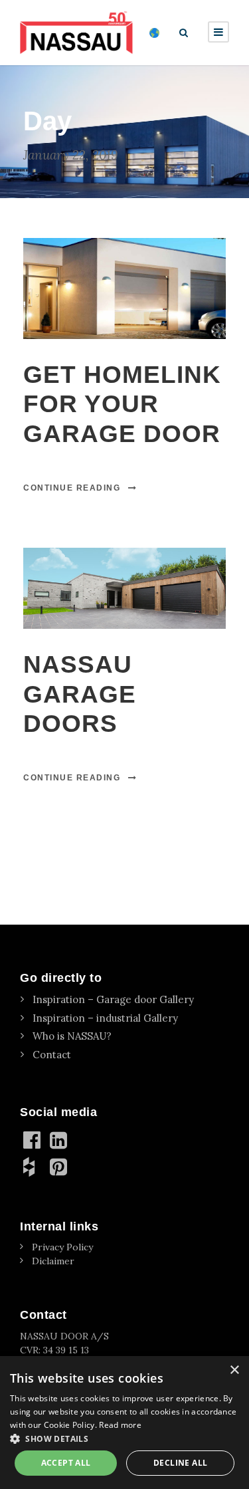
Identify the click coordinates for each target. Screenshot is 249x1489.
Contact (52, 1054)
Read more (120, 1425)
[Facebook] (33, 1140)
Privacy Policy (62, 1247)
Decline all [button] (180, 1462)
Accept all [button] (66, 1462)
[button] (124, 1438)
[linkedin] (59, 1140)
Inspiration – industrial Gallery (105, 1018)
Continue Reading (71, 488)
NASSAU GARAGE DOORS (79, 694)
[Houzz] (33, 1166)
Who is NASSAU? (72, 1036)
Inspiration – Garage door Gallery (113, 999)
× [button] (234, 1370)
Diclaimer (53, 1261)
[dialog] (124, 1422)
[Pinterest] (59, 1166)
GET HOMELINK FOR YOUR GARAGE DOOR (122, 404)
